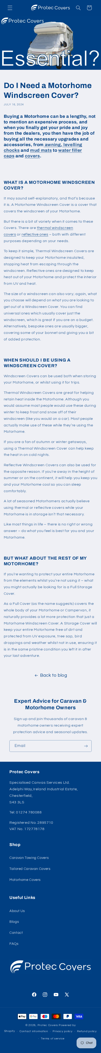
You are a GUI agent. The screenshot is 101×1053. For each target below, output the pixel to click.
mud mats (41, 150)
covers (32, 156)
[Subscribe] (86, 746)
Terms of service (53, 1038)
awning (53, 144)
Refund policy (87, 1031)
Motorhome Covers (25, 880)
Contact (16, 933)
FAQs (14, 944)
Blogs (14, 922)
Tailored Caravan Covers (29, 869)
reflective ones (35, 234)
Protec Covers (48, 1025)
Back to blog (53, 675)
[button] (9, 7)
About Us (17, 911)
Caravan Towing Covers (29, 858)
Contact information (33, 1031)
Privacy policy (62, 1031)
